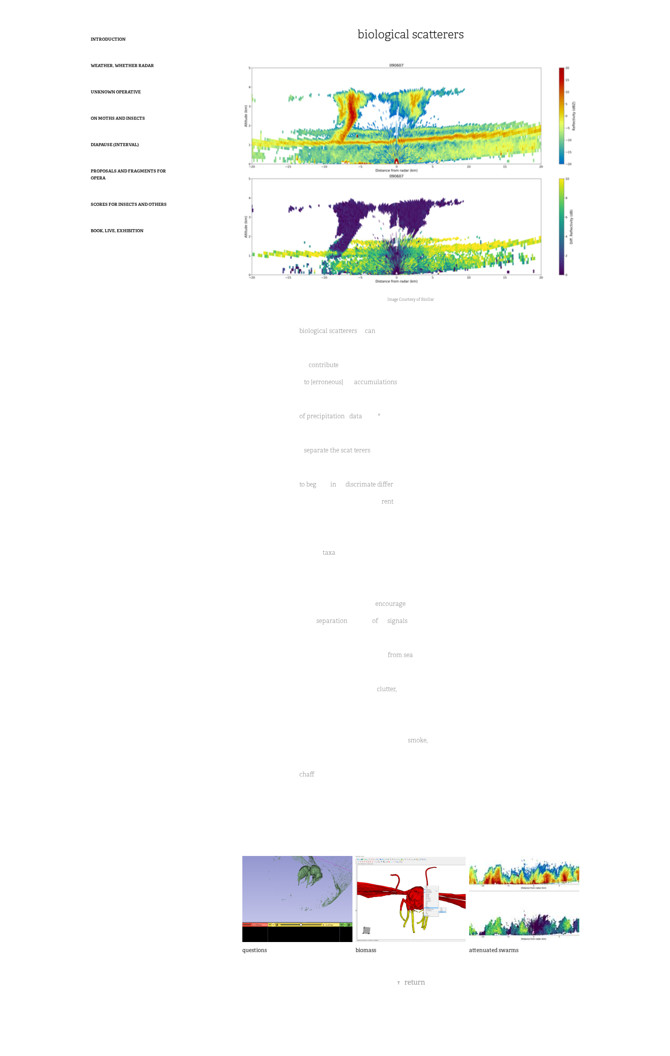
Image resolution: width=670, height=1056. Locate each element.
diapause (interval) (115, 144)
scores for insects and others (129, 204)
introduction (108, 39)
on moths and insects (118, 118)
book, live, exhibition (117, 230)
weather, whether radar (122, 65)
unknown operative (116, 92)
